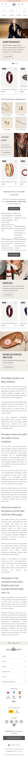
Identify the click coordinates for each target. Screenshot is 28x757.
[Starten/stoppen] (24, 35)
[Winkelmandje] (26, 4)
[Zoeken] (5, 4)
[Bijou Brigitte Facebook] (16, 721)
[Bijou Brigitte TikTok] (7, 721)
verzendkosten (9, 751)
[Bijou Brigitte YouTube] (14, 724)
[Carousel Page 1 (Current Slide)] (13, 63)
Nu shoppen (8, 56)
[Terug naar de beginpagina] (14, 4)
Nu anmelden (8, 367)
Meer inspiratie (14, 254)
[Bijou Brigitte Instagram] (11, 721)
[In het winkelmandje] (16, 91)
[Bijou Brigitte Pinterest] (21, 721)
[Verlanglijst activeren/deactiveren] (16, 69)
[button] (19, 4)
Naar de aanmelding (14, 738)
